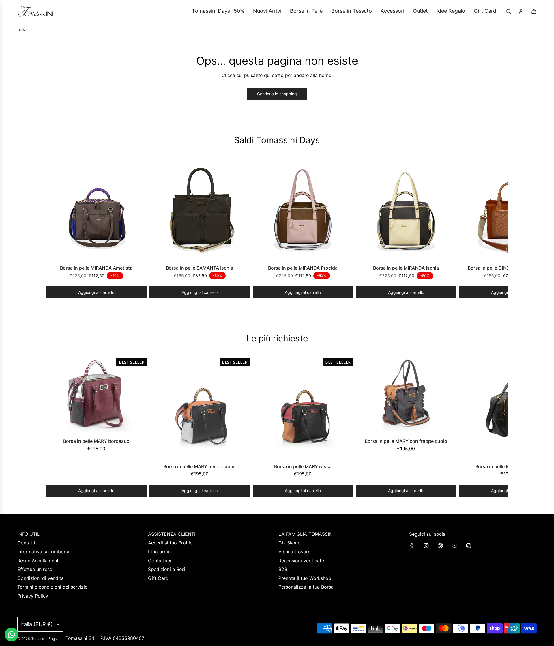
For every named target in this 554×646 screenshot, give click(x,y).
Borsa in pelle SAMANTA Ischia (199, 268)
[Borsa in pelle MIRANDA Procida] (303, 210)
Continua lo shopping (277, 93)
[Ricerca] (508, 11)
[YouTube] (454, 545)
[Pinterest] (440, 545)
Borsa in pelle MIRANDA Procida (303, 268)
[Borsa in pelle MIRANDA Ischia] (406, 210)
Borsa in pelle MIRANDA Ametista (96, 268)
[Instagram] (426, 545)
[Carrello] (533, 11)
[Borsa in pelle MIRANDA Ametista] (96, 210)
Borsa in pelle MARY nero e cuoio (199, 466)
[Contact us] (11, 634)
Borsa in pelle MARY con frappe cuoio (406, 441)
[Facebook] (412, 545)
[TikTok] (468, 545)
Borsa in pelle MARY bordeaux (96, 441)
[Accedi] (521, 11)
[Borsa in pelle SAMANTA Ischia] (199, 210)
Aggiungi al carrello (96, 292)
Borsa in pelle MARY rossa (303, 466)
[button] (52, 229)
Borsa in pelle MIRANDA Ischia (406, 268)
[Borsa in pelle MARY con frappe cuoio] (406, 395)
